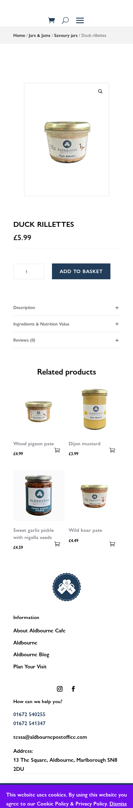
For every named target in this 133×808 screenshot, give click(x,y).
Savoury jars (66, 35)
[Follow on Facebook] (73, 688)
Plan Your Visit (30, 666)
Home (19, 35)
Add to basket (81, 271)
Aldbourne (25, 642)
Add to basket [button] (112, 450)
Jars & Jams (39, 35)
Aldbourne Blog (31, 654)
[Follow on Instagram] (59, 688)
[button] (100, 91)
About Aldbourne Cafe (39, 630)
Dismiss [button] (118, 803)
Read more (57, 450)
